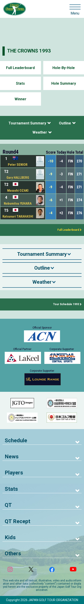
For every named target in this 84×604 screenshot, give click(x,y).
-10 (50, 161)
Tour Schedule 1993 (66, 304)
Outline (65, 123)
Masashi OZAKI (17, 191)
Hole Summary (63, 83)
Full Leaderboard (20, 68)
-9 (50, 174)
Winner (20, 99)
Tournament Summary (27, 123)
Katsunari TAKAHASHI (17, 216)
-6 (50, 200)
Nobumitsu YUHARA (18, 203)
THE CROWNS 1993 (29, 51)
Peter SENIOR (18, 165)
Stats (20, 83)
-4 (50, 213)
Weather (39, 132)
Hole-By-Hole (63, 68)
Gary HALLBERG (17, 178)
